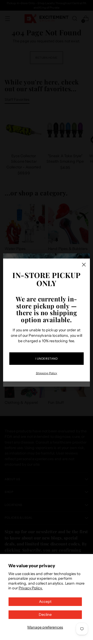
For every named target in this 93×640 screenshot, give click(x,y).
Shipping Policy (46, 373)
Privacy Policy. (31, 588)
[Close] (84, 265)
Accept (45, 601)
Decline (45, 614)
